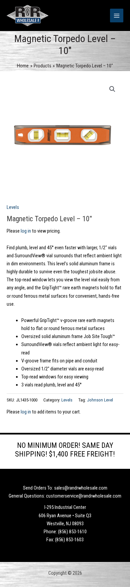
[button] (112, 89)
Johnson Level (100, 399)
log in (26, 231)
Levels (13, 207)
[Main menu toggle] (116, 15)
